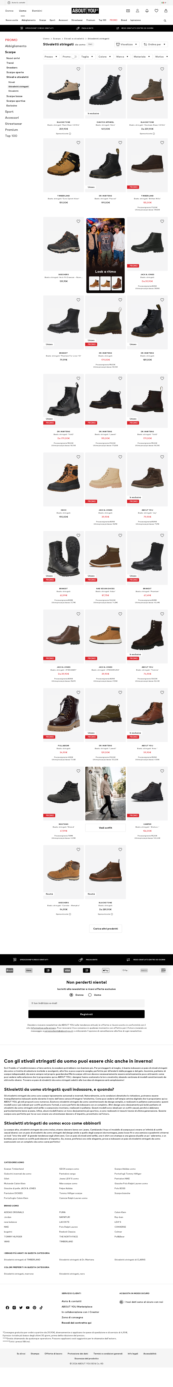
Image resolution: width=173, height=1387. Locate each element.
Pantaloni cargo (67, 1173)
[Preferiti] (156, 11)
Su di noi (21, 1353)
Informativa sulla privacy (43, 1028)
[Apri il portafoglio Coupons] (128, 11)
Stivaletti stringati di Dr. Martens (76, 1259)
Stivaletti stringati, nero (72, 1273)
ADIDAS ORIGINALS (14, 1212)
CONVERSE (120, 1227)
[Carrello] (166, 11)
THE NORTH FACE (68, 1236)
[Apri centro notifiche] (147, 11)
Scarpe (57, 38)
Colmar (118, 1231)
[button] (127, 44)
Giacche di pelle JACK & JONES (20, 1188)
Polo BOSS (120, 1188)
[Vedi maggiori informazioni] (64, 133)
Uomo (22, 10)
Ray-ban (119, 1217)
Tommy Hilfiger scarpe (70, 1193)
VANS (7, 1241)
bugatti (8, 1231)
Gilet (6, 1178)
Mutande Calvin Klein (15, 1183)
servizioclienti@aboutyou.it (58, 1031)
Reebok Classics (67, 1231)
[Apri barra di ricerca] (164, 20)
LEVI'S (118, 1222)
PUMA (62, 1212)
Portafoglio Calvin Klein (16, 1198)
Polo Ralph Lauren (68, 1227)
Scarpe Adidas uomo (125, 1169)
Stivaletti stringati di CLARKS (130, 1259)
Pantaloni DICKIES (13, 1193)
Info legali (133, 1353)
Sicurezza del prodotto (87, 1358)
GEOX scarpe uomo (69, 1169)
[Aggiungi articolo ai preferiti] (78, 69)
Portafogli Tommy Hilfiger (128, 1173)
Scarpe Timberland (14, 1169)
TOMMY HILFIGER (13, 1236)
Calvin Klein (120, 1212)
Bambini (37, 10)
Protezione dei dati (78, 1353)
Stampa (35, 1353)
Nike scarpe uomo (68, 1183)
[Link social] (7, 1308)
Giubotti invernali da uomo (17, 1173)
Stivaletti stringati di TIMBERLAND (22, 1259)
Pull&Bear (120, 1236)
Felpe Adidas (66, 1188)
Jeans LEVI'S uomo (69, 1178)
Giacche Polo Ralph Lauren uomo (131, 1183)
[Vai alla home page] (22, 1295)
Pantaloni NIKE (122, 1178)
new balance (10, 1222)
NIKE (6, 1227)
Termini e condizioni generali (107, 1353)
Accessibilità (149, 1353)
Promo (67, 56)
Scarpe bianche (122, 1193)
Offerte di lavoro (53, 1353)
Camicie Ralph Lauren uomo (73, 1198)
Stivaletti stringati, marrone (19, 1273)
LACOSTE (64, 1222)
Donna (9, 10)
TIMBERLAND (66, 1241)
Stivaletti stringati (98, 38)
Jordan (7, 1217)
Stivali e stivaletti (74, 38)
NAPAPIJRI (64, 1217)
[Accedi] (137, 11)
